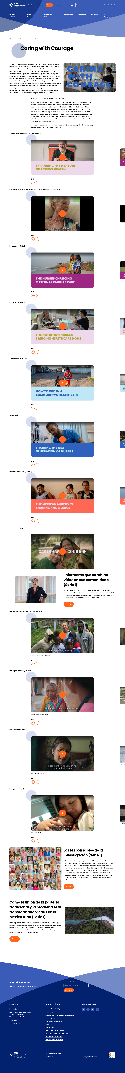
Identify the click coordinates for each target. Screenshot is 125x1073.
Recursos (82, 15)
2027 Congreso (107, 15)
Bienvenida (13, 39)
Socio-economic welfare (54, 1040)
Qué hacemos (31, 16)
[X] (88, 1009)
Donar (49, 5)
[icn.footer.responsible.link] (112, 1055)
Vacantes (48, 1024)
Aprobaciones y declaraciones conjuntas (59, 1015)
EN (109, 5)
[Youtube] (97, 1009)
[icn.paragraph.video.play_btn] (62, 157)
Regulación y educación (53, 1036)
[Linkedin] (83, 1009)
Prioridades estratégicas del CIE (56, 1009)
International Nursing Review (55, 1030)
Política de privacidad (53, 1054)
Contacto (39, 5)
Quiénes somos (12, 16)
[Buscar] (104, 5)
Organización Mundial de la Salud (57, 1033)
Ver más (69, 604)
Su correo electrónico (70, 982)
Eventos (31, 5)
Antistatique (93, 1057)
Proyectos (38, 39)
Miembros (68, 15)
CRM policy (49, 1057)
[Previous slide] (33, 182)
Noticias (94, 14)
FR (112, 5)
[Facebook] (92, 1009)
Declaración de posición (53, 1021)
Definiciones (49, 1027)
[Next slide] (37, 182)
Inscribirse (68, 990)
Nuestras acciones (48, 16)
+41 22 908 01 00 (14, 1024)
